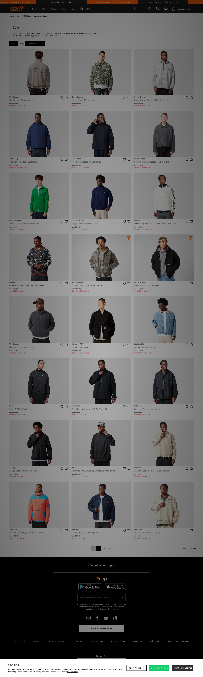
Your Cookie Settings (182, 668)
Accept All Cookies (159, 668)
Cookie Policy (72, 672)
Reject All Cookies (137, 668)
